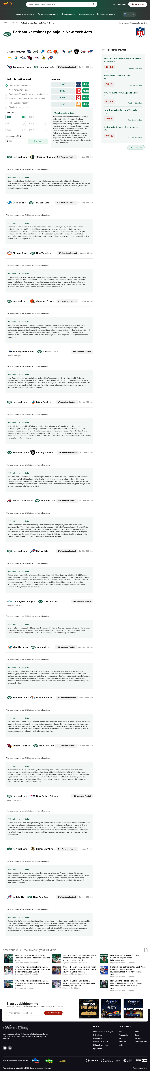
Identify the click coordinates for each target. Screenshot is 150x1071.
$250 (9, 123)
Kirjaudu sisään (120, 4)
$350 (9, 130)
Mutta (86, 84)
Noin (120, 1032)
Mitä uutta (122, 1042)
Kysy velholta (98, 1048)
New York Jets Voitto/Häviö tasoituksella (27, 98)
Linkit (120, 1038)
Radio (121, 1045)
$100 (9, 117)
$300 (31, 123)
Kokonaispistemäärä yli (19, 103)
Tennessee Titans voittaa (20, 85)
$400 (31, 130)
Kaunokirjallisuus (141, 1042)
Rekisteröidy (139, 4)
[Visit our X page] (10, 1048)
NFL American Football (67, 67)
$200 (31, 117)
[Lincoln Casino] (111, 1009)
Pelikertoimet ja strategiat (103, 1032)
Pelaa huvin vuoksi (100, 1042)
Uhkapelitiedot (99, 1038)
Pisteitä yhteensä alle (18, 107)
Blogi (137, 1035)
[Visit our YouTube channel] (5, 1048)
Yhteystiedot (123, 1035)
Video (137, 1032)
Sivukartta (138, 1038)
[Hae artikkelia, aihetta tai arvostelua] (93, 4)
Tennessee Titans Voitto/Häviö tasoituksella (28, 94)
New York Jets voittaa (18, 90)
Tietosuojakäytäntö (140, 1068)
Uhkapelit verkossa (100, 1045)
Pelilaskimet (97, 1035)
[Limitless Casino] (89, 1009)
